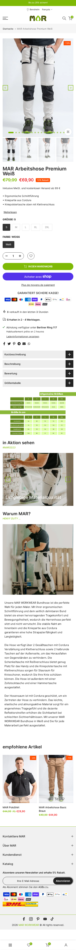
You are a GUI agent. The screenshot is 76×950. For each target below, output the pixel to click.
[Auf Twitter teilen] (9, 343)
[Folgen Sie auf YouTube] (45, 919)
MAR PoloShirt (11, 807)
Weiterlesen (10, 212)
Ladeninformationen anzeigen (22, 336)
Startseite (8, 28)
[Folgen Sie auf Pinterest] (38, 919)
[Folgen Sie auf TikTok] (52, 919)
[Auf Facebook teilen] (4, 343)
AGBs (41, 886)
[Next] (70, 87)
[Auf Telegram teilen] (19, 343)
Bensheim (34, 9)
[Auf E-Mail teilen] (24, 343)
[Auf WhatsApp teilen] (29, 343)
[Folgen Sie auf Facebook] (24, 919)
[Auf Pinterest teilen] (14, 343)
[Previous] (5, 87)
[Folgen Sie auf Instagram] (31, 919)
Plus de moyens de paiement (38, 284)
